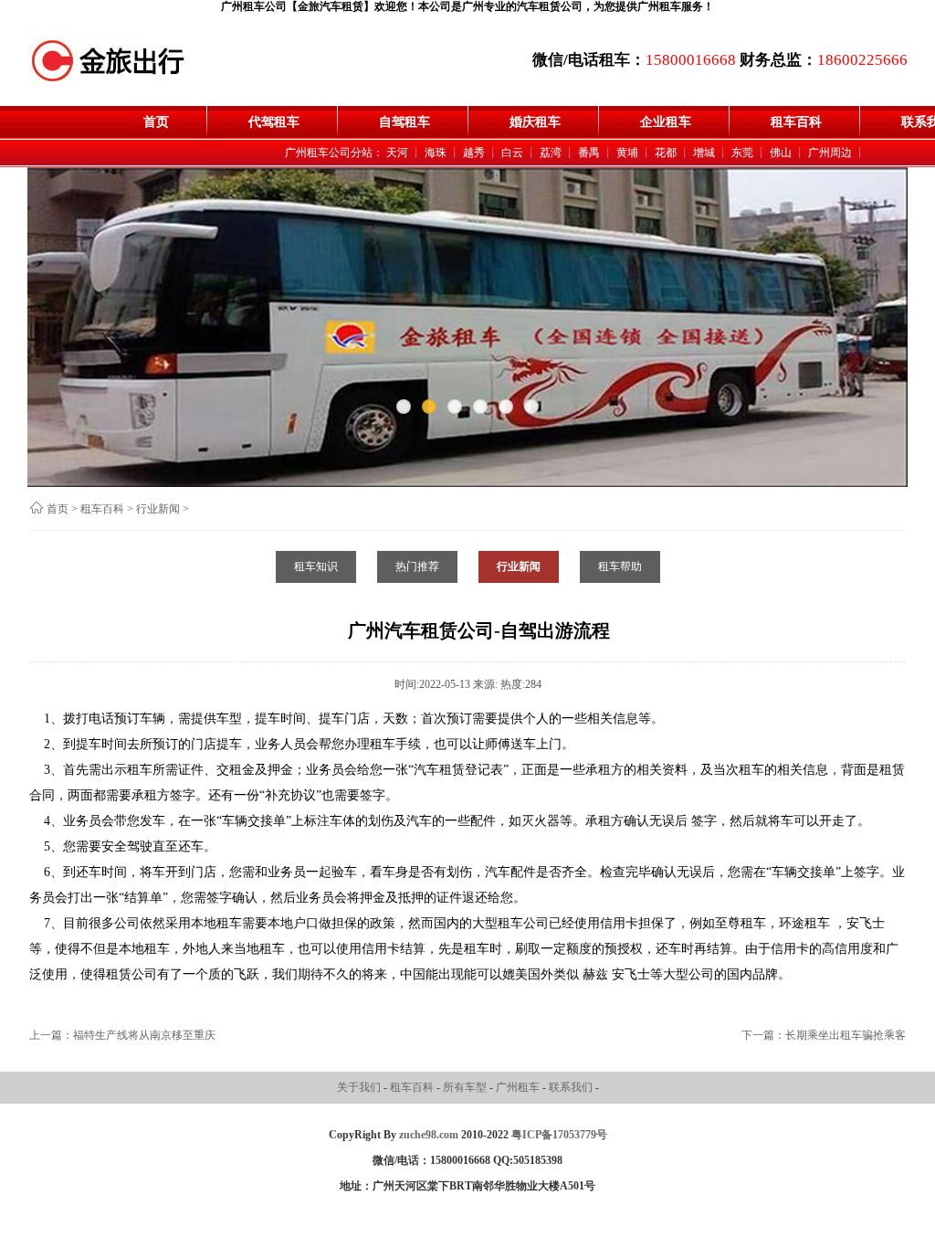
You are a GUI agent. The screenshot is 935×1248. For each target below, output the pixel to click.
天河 (397, 152)
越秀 (474, 152)
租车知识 (316, 566)
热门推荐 (417, 566)
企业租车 (665, 122)
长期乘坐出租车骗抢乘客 (845, 1035)
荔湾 (551, 152)
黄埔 (627, 152)
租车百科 (796, 122)
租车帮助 (620, 566)
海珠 (435, 152)
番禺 (589, 152)
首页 (156, 122)
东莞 (742, 152)
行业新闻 (158, 508)
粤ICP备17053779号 (559, 1134)
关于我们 (360, 1087)
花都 (666, 152)
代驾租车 (273, 122)
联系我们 (572, 1087)
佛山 (781, 152)
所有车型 (466, 1087)
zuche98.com (428, 1134)
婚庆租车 (535, 122)
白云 (512, 152)
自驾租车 (404, 122)
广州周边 (830, 152)
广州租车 (519, 1087)
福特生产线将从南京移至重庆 (144, 1035)
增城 (704, 152)
